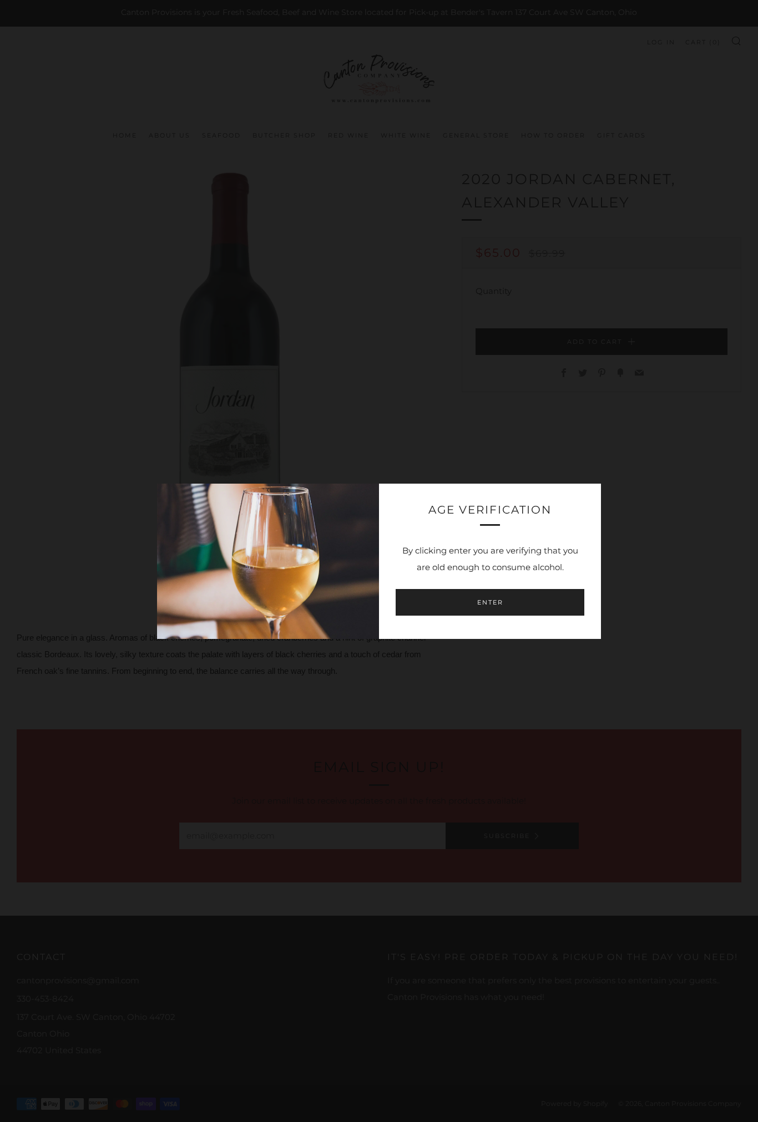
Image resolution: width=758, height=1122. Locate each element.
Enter (490, 602)
